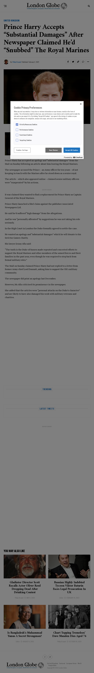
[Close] (80, 104)
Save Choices (53, 150)
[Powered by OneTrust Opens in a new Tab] (73, 157)
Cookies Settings (22, 150)
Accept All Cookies (71, 150)
